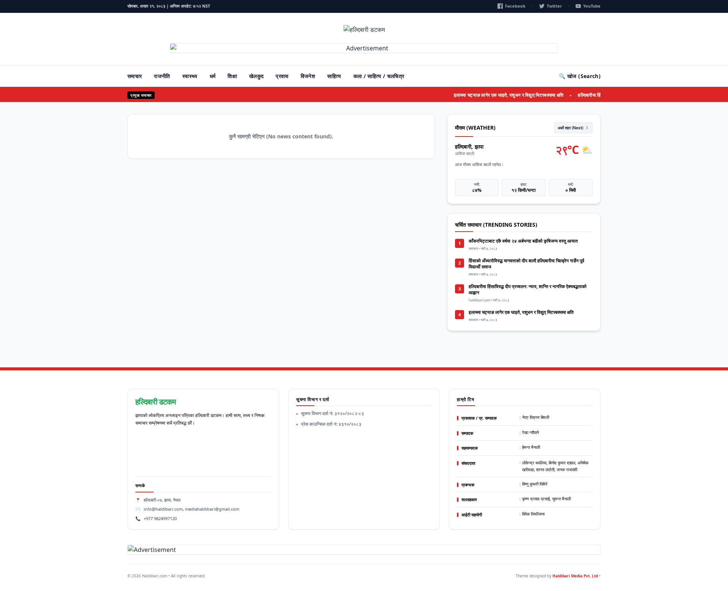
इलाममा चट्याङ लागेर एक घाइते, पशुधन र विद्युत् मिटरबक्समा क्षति (502, 95)
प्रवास (282, 76)
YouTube (592, 6)
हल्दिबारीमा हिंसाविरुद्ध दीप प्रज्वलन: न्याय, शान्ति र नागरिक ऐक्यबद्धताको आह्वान (528, 289)
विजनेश (308, 76)
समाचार (134, 76)
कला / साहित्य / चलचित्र (379, 76)
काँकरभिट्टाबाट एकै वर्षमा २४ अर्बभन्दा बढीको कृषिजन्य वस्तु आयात (523, 241)
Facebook (515, 6)
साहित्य (334, 76)
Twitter (554, 6)
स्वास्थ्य (190, 76)
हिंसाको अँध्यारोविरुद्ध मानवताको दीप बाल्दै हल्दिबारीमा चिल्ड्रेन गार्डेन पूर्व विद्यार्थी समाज (526, 263)
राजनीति (162, 76)
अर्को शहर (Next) (570, 127)
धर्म (213, 76)
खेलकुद (256, 76)
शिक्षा (232, 76)
